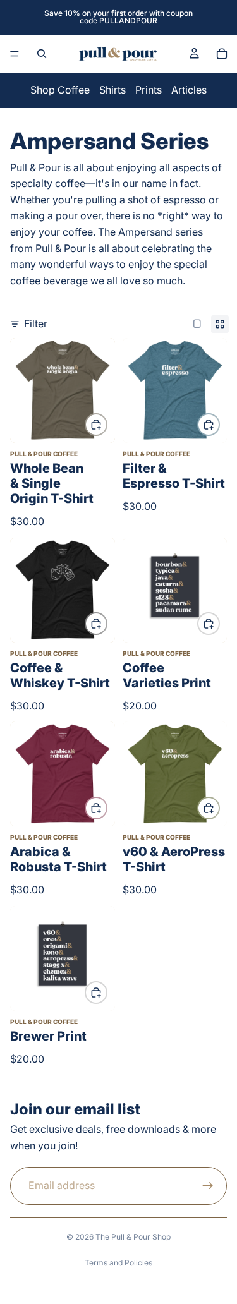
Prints (148, 89)
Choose (106, 424)
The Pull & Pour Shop (133, 1236)
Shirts (112, 89)
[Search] (42, 54)
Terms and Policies (118, 1262)
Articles (189, 89)
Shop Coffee (60, 89)
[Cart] (222, 54)
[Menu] (14, 53)
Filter (35, 323)
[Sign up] (208, 1185)
